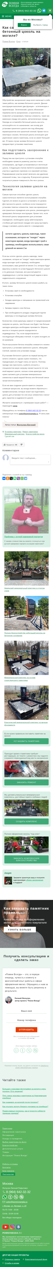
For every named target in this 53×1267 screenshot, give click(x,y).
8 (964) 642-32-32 (26, 10)
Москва (7, 1183)
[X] (11, 478)
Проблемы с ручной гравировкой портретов (23, 537)
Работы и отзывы (10, 1164)
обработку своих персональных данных (31, 1067)
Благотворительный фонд (36, 1259)
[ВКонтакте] (4, 478)
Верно (24, 25)
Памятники (7, 1128)
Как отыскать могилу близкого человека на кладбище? (25, 1106)
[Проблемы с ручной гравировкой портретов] (26, 511)
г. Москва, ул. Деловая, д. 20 (14, 1206)
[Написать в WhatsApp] (39, 11)
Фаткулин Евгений (26, 425)
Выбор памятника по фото (14, 1142)
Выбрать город (40, 25)
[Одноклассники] (7, 478)
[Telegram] (25, 478)
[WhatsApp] (22, 478)
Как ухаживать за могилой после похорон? (20, 1102)
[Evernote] (14, 478)
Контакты (6, 1167)
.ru (12, 1233)
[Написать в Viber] (29, 1048)
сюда (15, 406)
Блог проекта (8, 1171)
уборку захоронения (34, 880)
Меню (8, 16)
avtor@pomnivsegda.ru (28, 414)
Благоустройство (10, 1145)
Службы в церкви (12, 1263)
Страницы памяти (12, 1259)
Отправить (26, 1030)
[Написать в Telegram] (44, 11)
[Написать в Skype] (36, 1048)
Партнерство (8, 1174)
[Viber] (18, 478)
